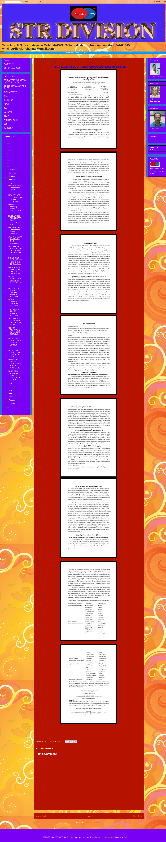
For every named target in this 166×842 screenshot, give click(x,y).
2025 (9, 143)
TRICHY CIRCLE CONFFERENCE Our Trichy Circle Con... (15, 353)
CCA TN (7, 116)
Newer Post (41, 816)
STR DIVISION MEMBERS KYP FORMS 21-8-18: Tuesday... (15, 261)
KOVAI (6, 104)
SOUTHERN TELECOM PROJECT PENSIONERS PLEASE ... (15, 375)
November (13, 173)
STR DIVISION (158, 168)
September (13, 179)
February (12, 400)
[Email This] (66, 741)
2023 (9, 150)
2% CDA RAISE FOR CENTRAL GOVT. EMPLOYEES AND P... (15, 220)
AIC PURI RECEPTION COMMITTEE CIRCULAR (14, 331)
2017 (9, 407)
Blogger (126, 837)
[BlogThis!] (69, 741)
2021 (9, 157)
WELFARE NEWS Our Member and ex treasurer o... (15, 231)
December (13, 169)
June (11, 387)
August (11, 183)
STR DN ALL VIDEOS (12, 68)
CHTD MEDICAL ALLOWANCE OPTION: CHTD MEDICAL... (15, 322)
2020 (9, 160)
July (10, 383)
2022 (9, 153)
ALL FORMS (8, 64)
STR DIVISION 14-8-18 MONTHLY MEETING (13, 312)
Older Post (137, 816)
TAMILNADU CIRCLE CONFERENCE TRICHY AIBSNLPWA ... (15, 364)
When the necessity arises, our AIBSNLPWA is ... (14, 209)
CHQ (6, 96)
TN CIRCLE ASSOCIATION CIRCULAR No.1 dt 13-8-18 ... (15, 281)
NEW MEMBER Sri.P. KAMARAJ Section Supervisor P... (15, 198)
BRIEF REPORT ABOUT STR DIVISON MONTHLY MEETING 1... (14, 292)
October (12, 176)
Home (89, 816)
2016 (9, 411)
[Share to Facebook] (73, 741)
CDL (5, 124)
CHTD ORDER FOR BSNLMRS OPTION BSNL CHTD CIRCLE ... (15, 250)
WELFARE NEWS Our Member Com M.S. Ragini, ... (15, 189)
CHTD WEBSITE (10, 92)
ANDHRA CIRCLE (10, 120)
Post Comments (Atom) (93, 822)
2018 (9, 167)
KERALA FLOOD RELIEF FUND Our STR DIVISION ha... (14, 270)
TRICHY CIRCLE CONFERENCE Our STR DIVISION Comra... (15, 343)
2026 (9, 140)
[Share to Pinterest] (75, 741)
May (10, 390)
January (12, 403)
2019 (9, 163)
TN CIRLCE (8, 100)
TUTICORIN (8, 128)
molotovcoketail (108, 837)
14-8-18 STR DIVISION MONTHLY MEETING (13, 303)
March (11, 397)
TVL (5, 108)
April (11, 393)
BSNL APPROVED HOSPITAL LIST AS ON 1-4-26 (15, 81)
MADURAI (8, 112)
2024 (9, 147)
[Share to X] (71, 741)
